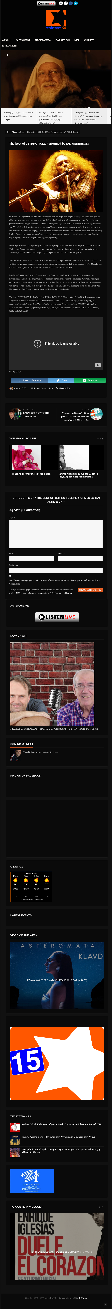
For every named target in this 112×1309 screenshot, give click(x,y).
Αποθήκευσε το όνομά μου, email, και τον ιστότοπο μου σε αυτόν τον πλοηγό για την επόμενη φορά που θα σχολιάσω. (54, 582)
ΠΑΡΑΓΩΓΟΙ (62, 40)
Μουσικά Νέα (64, 388)
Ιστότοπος (13, 565)
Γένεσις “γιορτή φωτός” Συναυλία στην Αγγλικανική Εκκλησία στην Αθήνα (58, 1137)
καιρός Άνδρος (31, 873)
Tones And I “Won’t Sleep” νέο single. (28, 474)
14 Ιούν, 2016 (40, 388)
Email (61, 553)
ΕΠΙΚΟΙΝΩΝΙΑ (10, 45)
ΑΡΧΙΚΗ (6, 40)
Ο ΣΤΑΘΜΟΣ (23, 40)
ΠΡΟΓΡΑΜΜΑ (43, 40)
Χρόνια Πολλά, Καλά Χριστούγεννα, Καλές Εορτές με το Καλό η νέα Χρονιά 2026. (62, 1124)
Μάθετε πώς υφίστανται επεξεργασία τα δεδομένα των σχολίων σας (44, 593)
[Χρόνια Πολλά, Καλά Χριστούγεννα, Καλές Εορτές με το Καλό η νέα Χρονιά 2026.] (15, 1127)
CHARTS (89, 40)
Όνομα (13, 553)
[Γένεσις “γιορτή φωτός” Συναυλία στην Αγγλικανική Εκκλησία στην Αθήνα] (15, 1140)
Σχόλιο (12, 517)
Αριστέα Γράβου (21, 388)
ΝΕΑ (76, 40)
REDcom (83, 1298)
